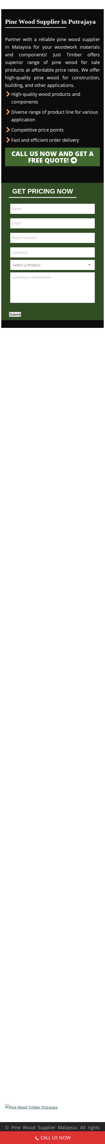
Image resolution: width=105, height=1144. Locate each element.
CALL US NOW (56, 1138)
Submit (15, 314)
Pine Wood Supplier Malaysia (44, 1127)
